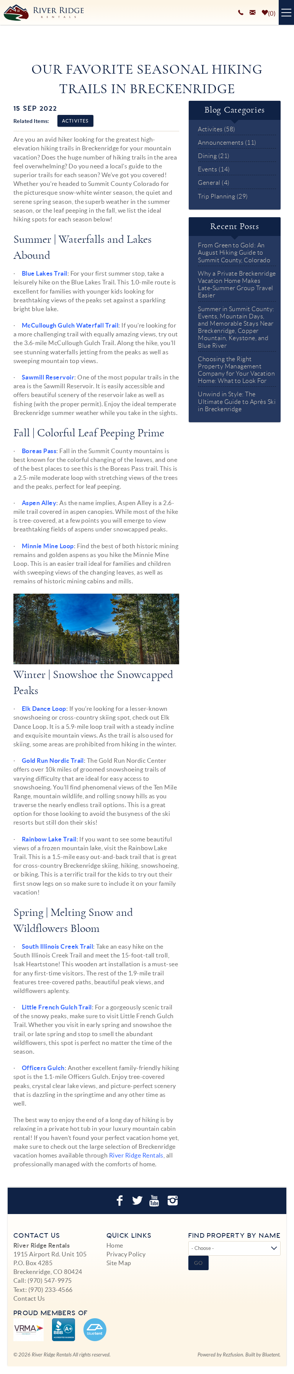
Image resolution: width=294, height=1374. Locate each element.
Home (114, 1245)
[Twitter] (138, 1200)
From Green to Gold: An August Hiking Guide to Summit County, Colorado (234, 252)
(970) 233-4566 (50, 1289)
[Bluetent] (94, 1329)
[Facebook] (121, 1200)
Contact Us (29, 1298)
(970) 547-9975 (50, 1280)
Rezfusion (233, 1355)
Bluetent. (271, 1355)
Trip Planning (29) (223, 196)
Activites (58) (216, 129)
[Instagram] (173, 1200)
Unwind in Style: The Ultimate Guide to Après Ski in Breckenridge (237, 401)
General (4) (213, 182)
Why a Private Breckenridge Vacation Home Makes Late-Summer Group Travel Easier (237, 284)
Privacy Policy (126, 1254)
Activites (75, 120)
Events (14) (214, 169)
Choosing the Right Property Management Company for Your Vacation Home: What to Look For (236, 370)
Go (198, 1263)
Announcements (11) (227, 142)
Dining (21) (213, 156)
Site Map (118, 1262)
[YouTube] (156, 1200)
